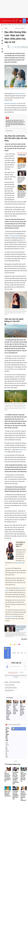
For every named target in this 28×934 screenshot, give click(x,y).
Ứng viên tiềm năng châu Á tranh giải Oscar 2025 (15, 709)
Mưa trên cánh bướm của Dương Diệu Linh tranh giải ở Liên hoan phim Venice (22, 194)
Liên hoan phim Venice (11, 687)
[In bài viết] (2, 52)
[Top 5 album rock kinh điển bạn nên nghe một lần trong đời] (24, 769)
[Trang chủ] (1, 24)
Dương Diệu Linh (9, 690)
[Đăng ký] (18, 728)
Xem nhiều (9, 24)
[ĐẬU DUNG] (6, 46)
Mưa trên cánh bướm (19, 93)
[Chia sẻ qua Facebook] (18, 653)
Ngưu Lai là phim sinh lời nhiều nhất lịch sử (8, 794)
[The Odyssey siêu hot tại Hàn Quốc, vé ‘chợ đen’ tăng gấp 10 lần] (8, 769)
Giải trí (6, 28)
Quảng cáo (17, 21)
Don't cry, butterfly (9, 685)
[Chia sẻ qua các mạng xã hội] (25, 653)
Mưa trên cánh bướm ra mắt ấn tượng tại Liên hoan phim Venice (21, 180)
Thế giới (19, 24)
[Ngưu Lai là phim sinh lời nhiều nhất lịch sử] (8, 788)
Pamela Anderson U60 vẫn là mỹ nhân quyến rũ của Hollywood (23, 796)
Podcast (4, 20)
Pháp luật (23, 24)
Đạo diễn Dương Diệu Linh (12, 103)
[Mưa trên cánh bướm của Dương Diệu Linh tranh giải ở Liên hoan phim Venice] (8, 701)
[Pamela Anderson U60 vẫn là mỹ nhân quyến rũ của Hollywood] (24, 788)
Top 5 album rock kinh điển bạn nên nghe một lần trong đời (23, 777)
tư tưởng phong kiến (13, 236)
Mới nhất (5, 24)
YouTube (9, 20)
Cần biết (13, 21)
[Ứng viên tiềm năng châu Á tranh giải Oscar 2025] (15, 701)
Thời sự (15, 24)
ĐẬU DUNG (24, 639)
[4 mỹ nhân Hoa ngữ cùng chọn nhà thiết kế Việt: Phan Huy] (16, 788)
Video (13, 24)
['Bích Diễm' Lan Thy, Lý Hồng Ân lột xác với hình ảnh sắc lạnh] (22, 701)
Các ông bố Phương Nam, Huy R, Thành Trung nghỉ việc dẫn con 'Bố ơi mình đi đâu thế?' (16, 778)
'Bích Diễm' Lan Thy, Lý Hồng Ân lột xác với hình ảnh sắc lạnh (22, 710)
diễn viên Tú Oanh (10, 616)
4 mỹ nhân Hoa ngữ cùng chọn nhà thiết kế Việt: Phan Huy (16, 795)
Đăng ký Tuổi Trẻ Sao (24, 21)
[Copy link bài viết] (22, 653)
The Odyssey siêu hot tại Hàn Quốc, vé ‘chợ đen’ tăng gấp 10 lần (8, 777)
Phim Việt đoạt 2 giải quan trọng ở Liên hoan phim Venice (22, 166)
